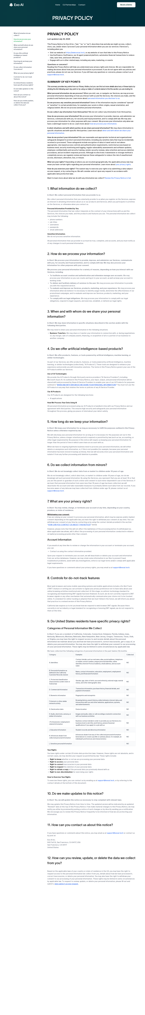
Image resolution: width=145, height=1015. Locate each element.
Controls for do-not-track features (23, 78)
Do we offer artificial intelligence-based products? (21, 55)
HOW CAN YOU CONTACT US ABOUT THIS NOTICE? (69, 525)
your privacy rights (123, 164)
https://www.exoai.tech (75, 53)
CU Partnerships (69, 5)
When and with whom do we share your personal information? (23, 47)
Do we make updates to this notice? (23, 90)
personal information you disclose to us (104, 98)
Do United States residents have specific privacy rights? (23, 84)
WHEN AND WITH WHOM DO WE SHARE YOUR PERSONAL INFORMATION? (86, 385)
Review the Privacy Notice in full (118, 178)
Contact (81, 5)
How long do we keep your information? (23, 62)
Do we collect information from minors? (23, 68)
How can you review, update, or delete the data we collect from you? (24, 103)
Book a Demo (126, 5)
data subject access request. (66, 884)
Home (57, 5)
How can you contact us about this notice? (22, 96)
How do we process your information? (22, 40)
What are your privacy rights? (24, 73)
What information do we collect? (22, 34)
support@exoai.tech (55, 75)
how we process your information (103, 124)
